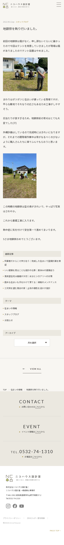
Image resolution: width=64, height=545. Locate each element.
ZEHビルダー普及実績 (36, 518)
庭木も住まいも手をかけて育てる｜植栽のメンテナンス (30, 282)
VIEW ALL (35, 369)
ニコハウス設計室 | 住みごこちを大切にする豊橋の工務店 (18, 5)
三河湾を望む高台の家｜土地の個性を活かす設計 (27, 288)
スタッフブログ (11, 314)
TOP (5, 390)
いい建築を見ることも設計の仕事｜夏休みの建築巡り (29, 270)
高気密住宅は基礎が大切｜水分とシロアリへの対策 (28, 276)
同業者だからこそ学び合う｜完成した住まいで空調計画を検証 (32, 262)
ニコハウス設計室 (23, 478)
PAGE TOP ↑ (55, 531)
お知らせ (8, 320)
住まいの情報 (10, 308)
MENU (59, 4)
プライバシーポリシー (12, 518)
